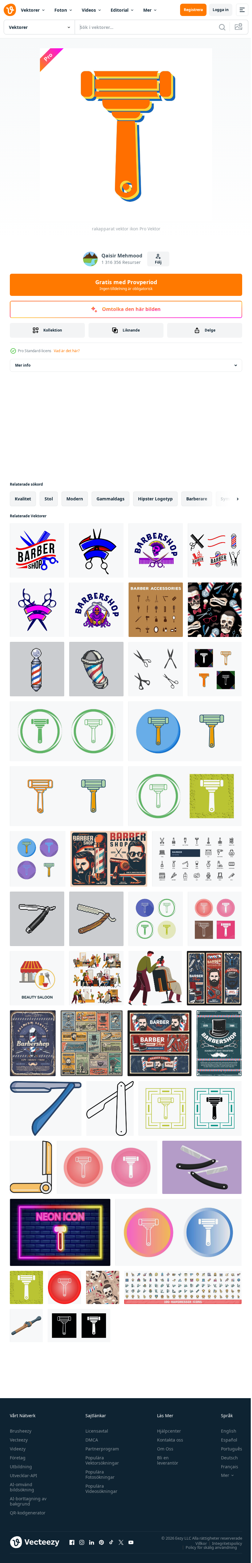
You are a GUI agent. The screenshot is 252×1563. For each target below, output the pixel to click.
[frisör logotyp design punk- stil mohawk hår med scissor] (155, 550)
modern (74, 499)
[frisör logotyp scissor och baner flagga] (96, 550)
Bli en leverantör (164, 1460)
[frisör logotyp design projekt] (215, 550)
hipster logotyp (155, 499)
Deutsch (224, 1458)
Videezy (18, 1449)
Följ (158, 262)
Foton (60, 10)
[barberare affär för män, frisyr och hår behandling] (96, 978)
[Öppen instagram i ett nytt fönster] (81, 1542)
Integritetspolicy (222, 1543)
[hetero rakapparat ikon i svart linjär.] (110, 1108)
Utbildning (21, 1467)
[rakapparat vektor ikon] (215, 669)
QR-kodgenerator (27, 1513)
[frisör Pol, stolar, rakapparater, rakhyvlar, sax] (92, 1043)
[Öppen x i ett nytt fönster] (121, 1542)
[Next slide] (228, 498)
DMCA (90, 1440)
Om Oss (162, 1449)
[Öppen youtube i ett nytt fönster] (130, 1542)
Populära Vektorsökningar (100, 1460)
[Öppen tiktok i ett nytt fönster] (111, 1542)
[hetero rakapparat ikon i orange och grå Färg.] (31, 1167)
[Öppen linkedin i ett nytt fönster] (91, 1542)
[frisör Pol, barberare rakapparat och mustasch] (33, 1043)
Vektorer (30, 10)
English (224, 1431)
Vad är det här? (67, 350)
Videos (89, 10)
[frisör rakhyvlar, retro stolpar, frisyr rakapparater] (159, 1043)
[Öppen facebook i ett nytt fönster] (71, 1542)
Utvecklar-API (23, 1475)
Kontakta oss (167, 1440)
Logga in (221, 9)
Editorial (119, 10)
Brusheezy (20, 1431)
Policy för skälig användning (206, 1547)
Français (225, 1467)
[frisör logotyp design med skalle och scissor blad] (96, 610)
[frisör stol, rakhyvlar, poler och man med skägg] (214, 978)
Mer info (22, 365)
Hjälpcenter (166, 1431)
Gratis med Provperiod (126, 284)
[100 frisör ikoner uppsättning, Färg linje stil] (183, 1287)
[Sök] (222, 27)
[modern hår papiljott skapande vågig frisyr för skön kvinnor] (26, 1325)
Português (227, 1449)
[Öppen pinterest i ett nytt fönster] (101, 1542)
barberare (196, 499)
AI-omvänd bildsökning (22, 1487)
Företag (18, 1458)
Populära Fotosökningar (98, 1474)
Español (224, 1440)
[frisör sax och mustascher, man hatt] (219, 1043)
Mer (147, 10)
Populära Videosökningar (100, 1488)
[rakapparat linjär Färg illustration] (45, 1108)
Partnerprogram (100, 1449)
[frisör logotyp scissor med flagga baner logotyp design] (37, 610)
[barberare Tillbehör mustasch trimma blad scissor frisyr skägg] (155, 610)
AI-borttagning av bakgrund (28, 1501)
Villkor (196, 1543)
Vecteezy (19, 1440)
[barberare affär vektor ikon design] (155, 669)
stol (49, 499)
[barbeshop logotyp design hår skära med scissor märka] (37, 550)
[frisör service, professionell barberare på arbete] (155, 978)
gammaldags (110, 499)
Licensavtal (95, 1431)
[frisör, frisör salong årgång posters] (108, 859)
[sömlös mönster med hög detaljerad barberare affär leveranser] (215, 610)
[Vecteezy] (10, 10)
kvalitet (23, 499)
